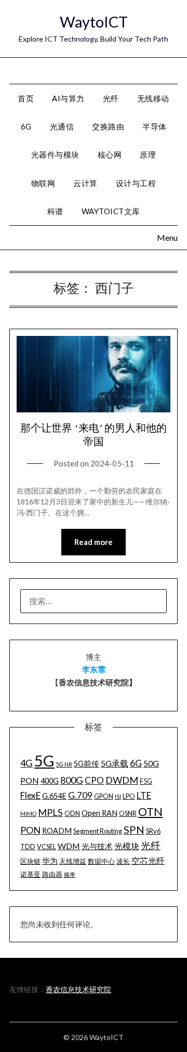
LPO (129, 796)
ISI (118, 796)
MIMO (28, 813)
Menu (166, 70)
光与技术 (97, 846)
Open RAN (99, 813)
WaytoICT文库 (111, 211)
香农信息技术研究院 (78, 989)
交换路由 (108, 126)
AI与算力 (68, 98)
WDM (69, 846)
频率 (69, 874)
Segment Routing (97, 831)
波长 (123, 861)
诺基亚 (30, 874)
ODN (72, 813)
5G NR (64, 764)
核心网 (110, 154)
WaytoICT (94, 21)
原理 (148, 154)
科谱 (55, 211)
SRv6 (153, 831)
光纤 (111, 98)
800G (71, 780)
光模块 (126, 846)
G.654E (54, 795)
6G (26, 126)
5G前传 (86, 763)
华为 (50, 860)
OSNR (128, 813)
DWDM (121, 780)
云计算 (85, 183)
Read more (93, 542)
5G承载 (114, 763)
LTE (144, 795)
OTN (150, 812)
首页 (26, 98)
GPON (103, 796)
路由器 (52, 874)
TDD (27, 846)
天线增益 (72, 861)
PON (30, 830)
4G (26, 763)
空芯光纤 (148, 860)
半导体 (154, 126)
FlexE (30, 795)
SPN (134, 829)
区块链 (30, 861)
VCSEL (46, 846)
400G (50, 780)
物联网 (43, 183)
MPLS (50, 812)
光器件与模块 (55, 154)
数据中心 (101, 861)
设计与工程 (136, 183)
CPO (94, 780)
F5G (146, 781)
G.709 (80, 795)
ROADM (57, 830)
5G (44, 760)
